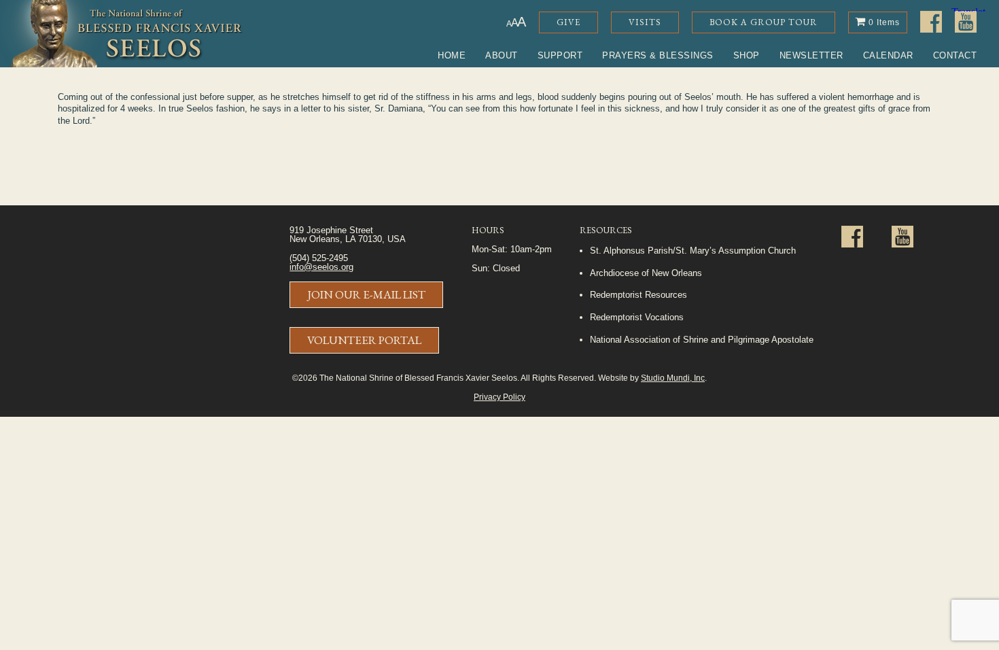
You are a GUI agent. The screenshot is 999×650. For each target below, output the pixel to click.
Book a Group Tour (763, 22)
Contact (955, 55)
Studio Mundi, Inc (673, 377)
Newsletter (811, 55)
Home (452, 55)
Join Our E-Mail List (366, 294)
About (501, 55)
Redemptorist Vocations (637, 317)
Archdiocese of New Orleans (646, 273)
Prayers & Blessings (658, 55)
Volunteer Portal (364, 339)
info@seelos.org (321, 267)
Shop (746, 55)
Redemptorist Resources (638, 295)
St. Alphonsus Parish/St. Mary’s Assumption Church (693, 250)
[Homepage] (121, 33)
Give (568, 22)
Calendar (888, 55)
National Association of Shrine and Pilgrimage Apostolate (701, 340)
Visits (645, 22)
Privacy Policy (499, 396)
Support (560, 55)
